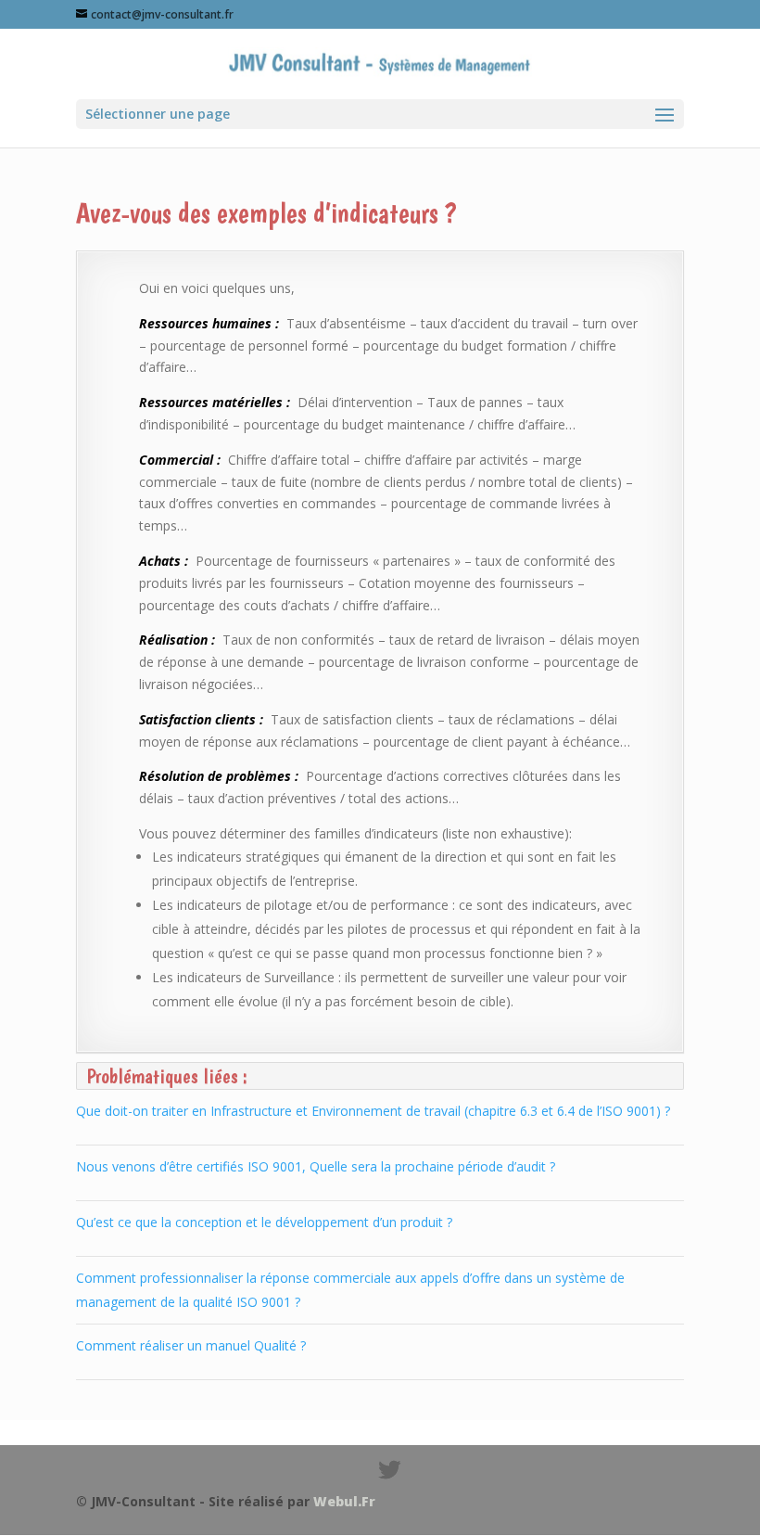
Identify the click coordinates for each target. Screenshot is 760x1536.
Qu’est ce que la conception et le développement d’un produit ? (264, 1222)
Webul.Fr (344, 1501)
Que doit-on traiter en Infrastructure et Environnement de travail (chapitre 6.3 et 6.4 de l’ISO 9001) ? (373, 1111)
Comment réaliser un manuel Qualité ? (191, 1345)
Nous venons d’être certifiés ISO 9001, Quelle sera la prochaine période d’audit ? (315, 1166)
